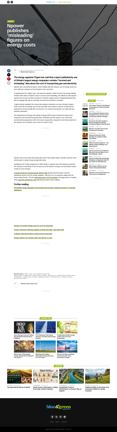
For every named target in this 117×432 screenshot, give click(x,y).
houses (35, 277)
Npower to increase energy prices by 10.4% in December (33, 226)
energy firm (61, 275)
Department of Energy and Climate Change (28, 275)
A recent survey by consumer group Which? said (30, 173)
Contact (64, 422)
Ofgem (70, 277)
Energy (45, 275)
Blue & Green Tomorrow (27, 72)
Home (52, 422)
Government (18, 277)
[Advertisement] (45, 141)
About (57, 422)
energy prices (71, 275)
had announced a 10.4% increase (46, 177)
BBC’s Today (28, 274)
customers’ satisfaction (42, 274)
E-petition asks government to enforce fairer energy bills (33, 234)
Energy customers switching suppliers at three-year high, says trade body (39, 230)
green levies (28, 277)
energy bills (52, 275)
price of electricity (21, 278)
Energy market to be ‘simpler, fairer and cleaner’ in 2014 (33, 238)
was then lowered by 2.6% (27, 180)
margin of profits (44, 277)
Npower (64, 277)
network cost (56, 277)
